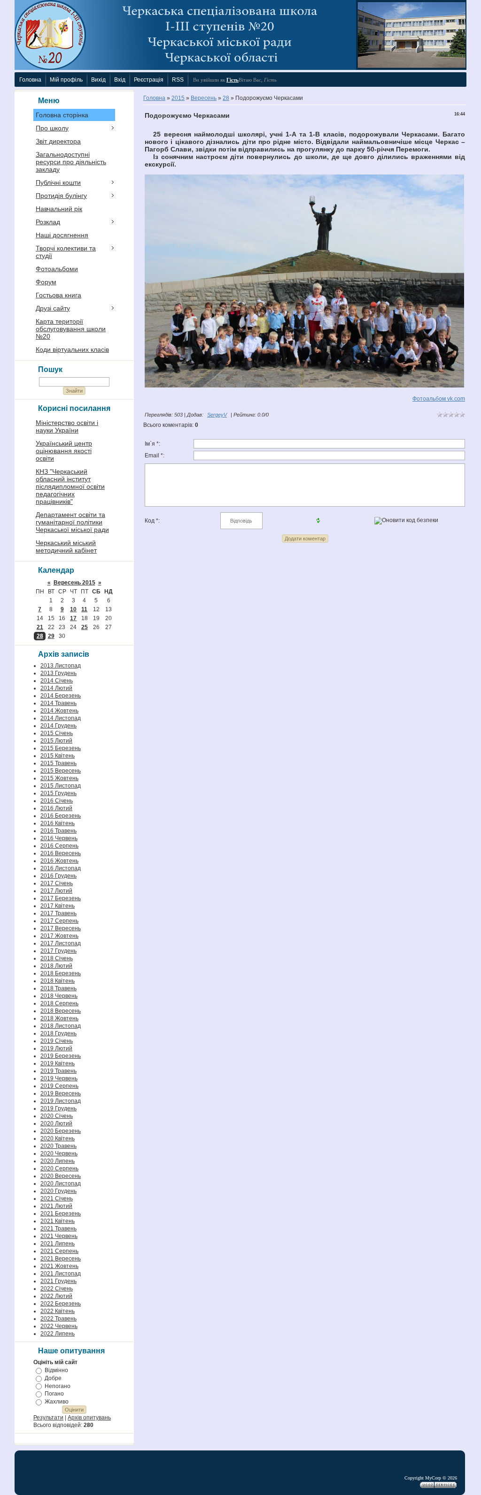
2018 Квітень (57, 981)
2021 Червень (59, 1236)
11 (84, 609)
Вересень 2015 (74, 582)
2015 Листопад (60, 785)
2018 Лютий (56, 966)
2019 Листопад (60, 1101)
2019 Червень (59, 1078)
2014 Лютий (56, 688)
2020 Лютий (56, 1123)
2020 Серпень (59, 1168)
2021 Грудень (58, 1281)
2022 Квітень (57, 1311)
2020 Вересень (60, 1176)
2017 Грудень (58, 951)
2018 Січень (56, 958)
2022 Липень (57, 1333)
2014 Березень (60, 695)
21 (40, 627)
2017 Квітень (57, 906)
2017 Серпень (59, 921)
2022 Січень (56, 1288)
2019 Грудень (58, 1108)
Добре (53, 1378)
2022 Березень (60, 1303)
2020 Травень (58, 1146)
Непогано (57, 1385)
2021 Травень (58, 1228)
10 (73, 609)
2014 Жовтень (59, 710)
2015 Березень (60, 748)
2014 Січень (56, 680)
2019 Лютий (56, 1048)
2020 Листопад (60, 1183)
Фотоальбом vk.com (438, 398)
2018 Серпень (59, 1003)
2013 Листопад (60, 665)
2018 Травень (58, 988)
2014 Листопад (60, 718)
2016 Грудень (58, 876)
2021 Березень (60, 1213)
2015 (178, 98)
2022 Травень (58, 1318)
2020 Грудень (58, 1191)
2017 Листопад (60, 943)
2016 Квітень (57, 823)
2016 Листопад (60, 868)
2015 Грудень (58, 793)
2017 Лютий (56, 891)
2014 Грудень (58, 725)
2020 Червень (59, 1153)
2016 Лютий (56, 808)
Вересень (204, 98)
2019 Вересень (60, 1093)
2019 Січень (56, 1041)
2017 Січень (56, 883)
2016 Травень (58, 830)
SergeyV (217, 414)
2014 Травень (58, 703)
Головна (154, 98)
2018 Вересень (60, 1011)
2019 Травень (58, 1071)
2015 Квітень (57, 755)
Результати (48, 1417)
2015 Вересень (60, 770)
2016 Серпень (59, 845)
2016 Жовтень (59, 861)
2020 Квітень (57, 1138)
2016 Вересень (60, 853)
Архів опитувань (89, 1417)
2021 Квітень (57, 1221)
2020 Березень (60, 1131)
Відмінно (56, 1370)
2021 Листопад (60, 1273)
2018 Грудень (58, 1033)
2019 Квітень (57, 1063)
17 (73, 618)
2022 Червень (59, 1326)
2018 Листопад (60, 1026)
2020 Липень (57, 1161)
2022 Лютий (56, 1296)
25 (84, 627)
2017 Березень (60, 898)
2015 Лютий (56, 740)
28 (40, 636)
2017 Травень (58, 913)
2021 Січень (56, 1198)
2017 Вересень (60, 928)
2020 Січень (56, 1116)
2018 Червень (59, 996)
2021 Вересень (60, 1258)
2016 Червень (59, 838)
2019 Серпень (59, 1086)
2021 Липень (57, 1243)
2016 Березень (60, 815)
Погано (54, 1393)
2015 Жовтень (59, 778)
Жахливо (57, 1401)
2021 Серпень (59, 1251)
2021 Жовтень (59, 1266)
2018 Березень (60, 973)
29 (51, 636)
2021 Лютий (56, 1206)
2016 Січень (56, 800)
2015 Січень (56, 733)
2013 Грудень (58, 673)
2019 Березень (60, 1056)
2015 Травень (58, 763)
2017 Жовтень (59, 936)
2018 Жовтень (59, 1018)
